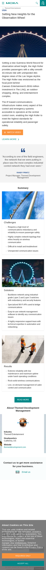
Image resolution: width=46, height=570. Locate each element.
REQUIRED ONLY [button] (23, 556)
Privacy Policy (36, 547)
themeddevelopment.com (15, 447)
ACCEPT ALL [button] (23, 563)
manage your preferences (14, 543)
